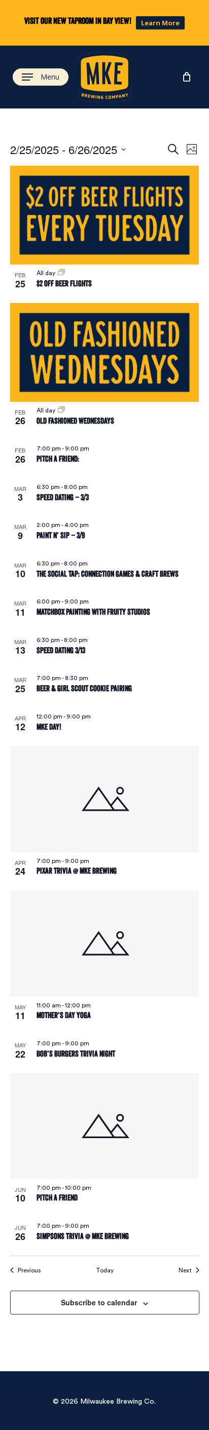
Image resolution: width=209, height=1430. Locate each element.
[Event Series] (61, 273)
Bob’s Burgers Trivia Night (76, 1054)
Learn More (160, 22)
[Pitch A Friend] (104, 1126)
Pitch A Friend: (58, 459)
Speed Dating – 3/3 (63, 497)
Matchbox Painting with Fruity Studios (93, 612)
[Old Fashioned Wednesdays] (104, 352)
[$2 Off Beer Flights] (104, 215)
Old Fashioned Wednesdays (75, 421)
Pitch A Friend (57, 1197)
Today (105, 1270)
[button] (40, 77)
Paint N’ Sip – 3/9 (61, 535)
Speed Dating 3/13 (61, 650)
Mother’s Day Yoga (64, 1015)
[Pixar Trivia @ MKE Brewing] (104, 799)
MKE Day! (49, 727)
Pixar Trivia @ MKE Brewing (77, 871)
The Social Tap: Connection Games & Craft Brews (108, 574)
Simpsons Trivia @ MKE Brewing (83, 1236)
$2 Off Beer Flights (64, 283)
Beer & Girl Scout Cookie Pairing (84, 688)
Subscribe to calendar (99, 1302)
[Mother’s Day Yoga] (104, 943)
